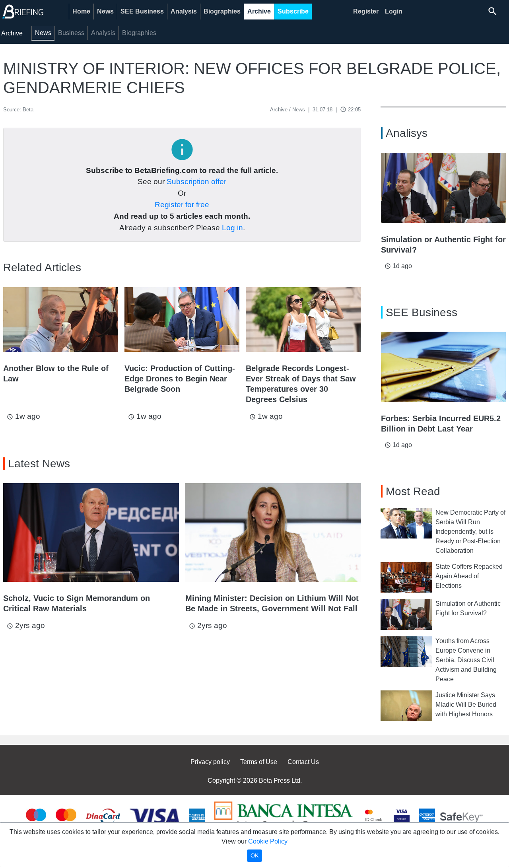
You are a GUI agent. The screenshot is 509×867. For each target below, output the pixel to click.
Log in (232, 228)
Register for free (182, 204)
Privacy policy (210, 761)
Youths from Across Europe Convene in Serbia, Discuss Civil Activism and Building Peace (466, 660)
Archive (259, 11)
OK (254, 855)
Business (71, 32)
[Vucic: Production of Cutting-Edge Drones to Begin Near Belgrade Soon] (181, 319)
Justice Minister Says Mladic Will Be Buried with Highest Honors (465, 704)
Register (366, 11)
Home (81, 11)
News (105, 11)
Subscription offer (196, 181)
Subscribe (293, 11)
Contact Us (303, 761)
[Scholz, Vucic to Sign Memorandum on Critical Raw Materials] (91, 532)
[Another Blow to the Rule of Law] (60, 319)
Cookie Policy (268, 841)
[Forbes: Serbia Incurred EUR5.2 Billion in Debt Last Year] (443, 367)
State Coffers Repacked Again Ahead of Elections (469, 576)
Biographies (222, 11)
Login (393, 11)
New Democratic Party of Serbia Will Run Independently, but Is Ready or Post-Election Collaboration (470, 531)
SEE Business (142, 11)
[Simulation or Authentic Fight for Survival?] (443, 188)
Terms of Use (258, 761)
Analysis (184, 11)
